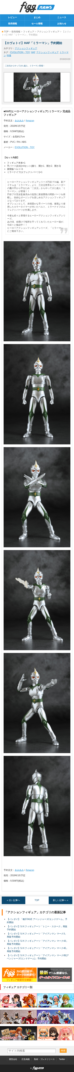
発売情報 (12, 23)
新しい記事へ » (60, 900)
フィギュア (28, 31)
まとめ (37, 17)
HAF (33, 52)
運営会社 (13, 1059)
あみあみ (19, 120)
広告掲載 (26, 1059)
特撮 (9, 55)
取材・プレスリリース (44, 1059)
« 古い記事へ (13, 900)
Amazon (30, 120)
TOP (6, 31)
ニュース (61, 17)
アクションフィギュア (48, 31)
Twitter (62, 1059)
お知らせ (61, 23)
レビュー (12, 17)
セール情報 (37, 23)
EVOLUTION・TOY (20, 52)
